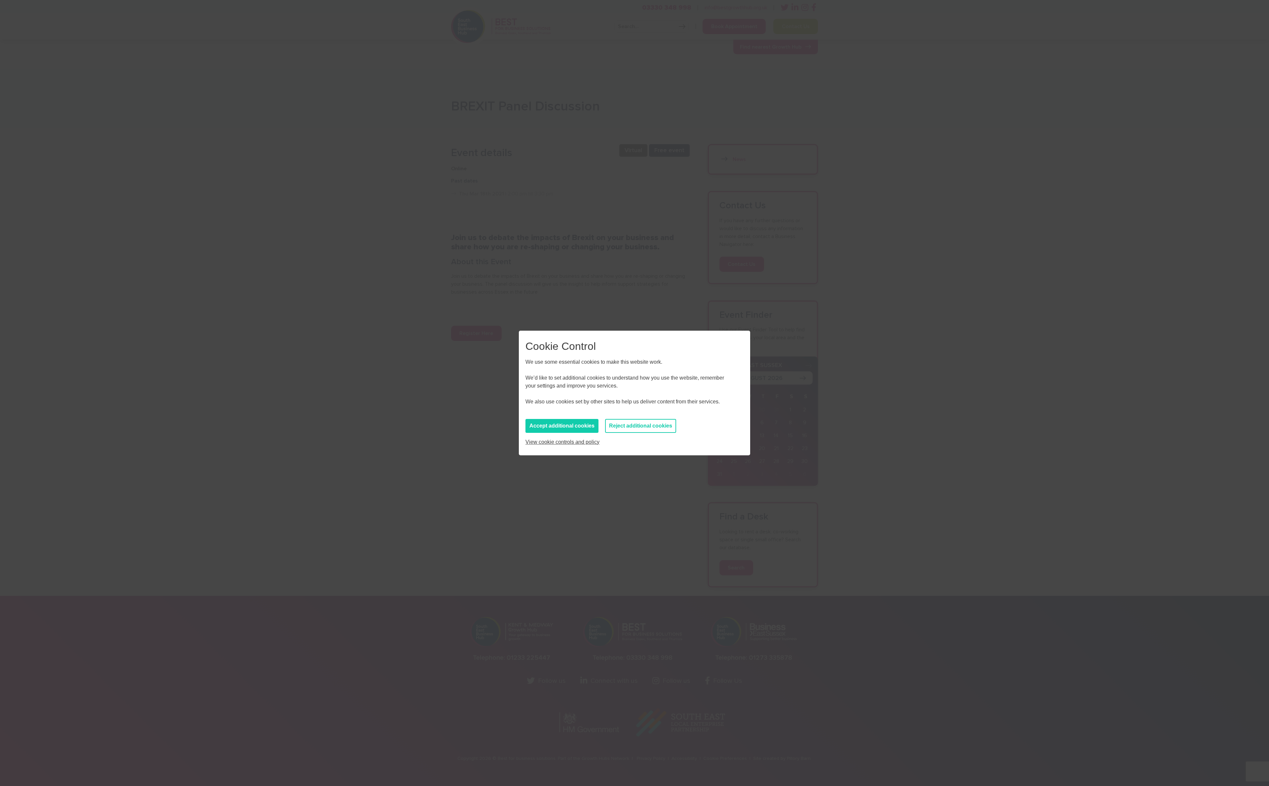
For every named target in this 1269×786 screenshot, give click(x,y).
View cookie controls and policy (562, 442)
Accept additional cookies (562, 426)
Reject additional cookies (640, 426)
